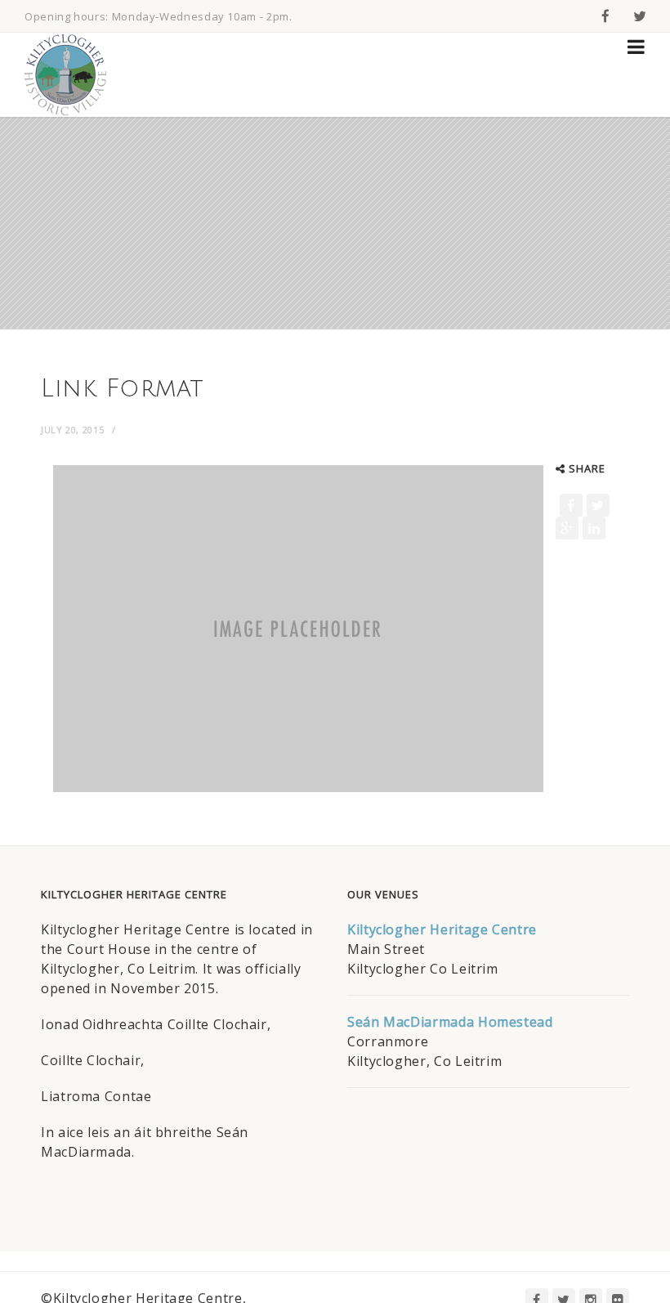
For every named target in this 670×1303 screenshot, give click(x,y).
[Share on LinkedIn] (594, 528)
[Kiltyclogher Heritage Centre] (65, 74)
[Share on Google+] (567, 528)
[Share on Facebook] (571, 505)
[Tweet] (598, 505)
